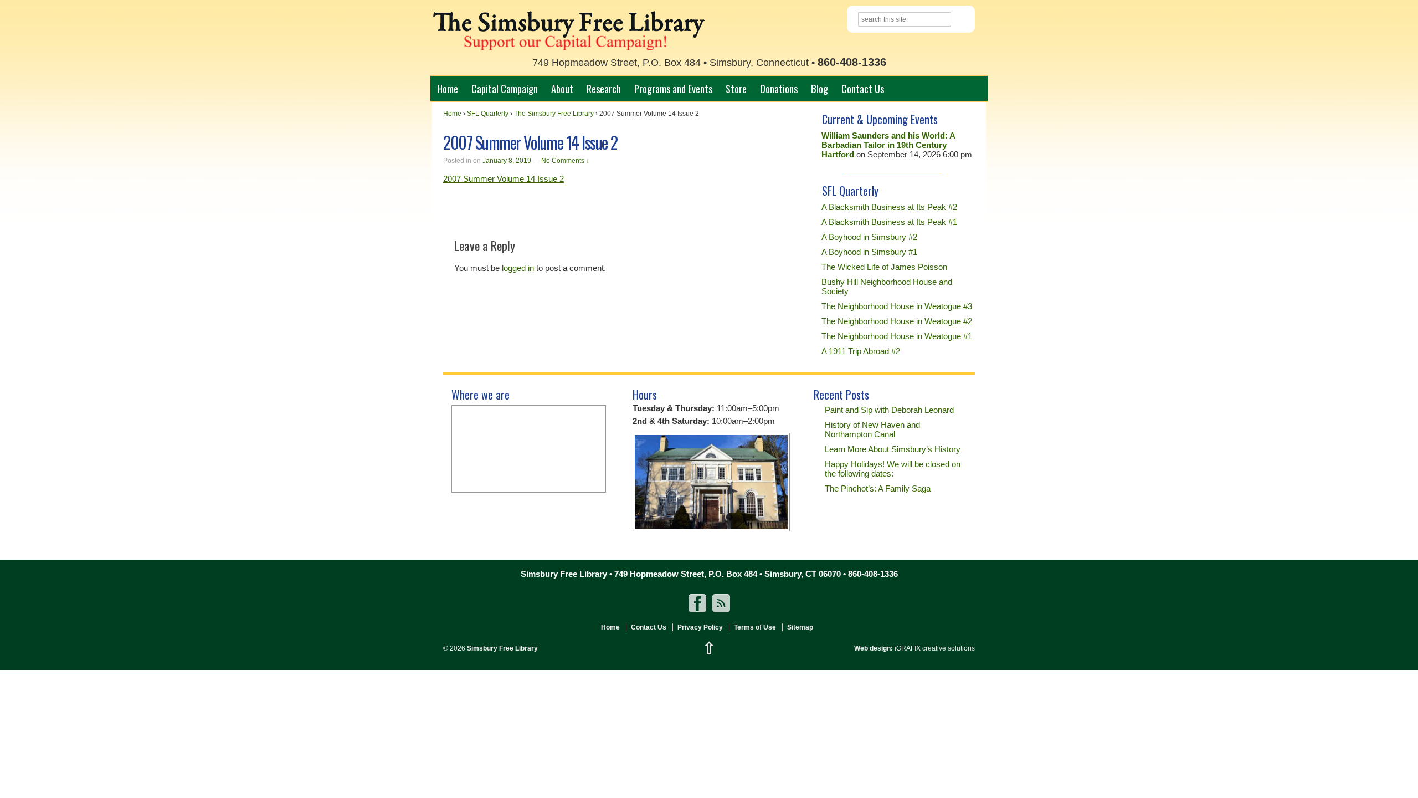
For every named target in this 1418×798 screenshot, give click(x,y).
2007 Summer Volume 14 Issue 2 (503, 178)
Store (736, 88)
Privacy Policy (700, 627)
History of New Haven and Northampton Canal (872, 429)
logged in (518, 268)
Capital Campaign (504, 88)
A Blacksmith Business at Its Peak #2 (889, 207)
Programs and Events (673, 88)
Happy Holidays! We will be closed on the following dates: (892, 468)
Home (447, 88)
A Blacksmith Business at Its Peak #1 (889, 222)
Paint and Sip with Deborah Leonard (889, 410)
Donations (779, 88)
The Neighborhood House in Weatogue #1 (896, 336)
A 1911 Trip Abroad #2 (860, 351)
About (562, 88)
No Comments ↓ (565, 161)
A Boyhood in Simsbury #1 (869, 252)
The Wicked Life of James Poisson (884, 267)
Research (604, 88)
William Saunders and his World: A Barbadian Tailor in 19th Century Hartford (888, 145)
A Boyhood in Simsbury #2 (869, 237)
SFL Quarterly (487, 113)
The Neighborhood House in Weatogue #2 (896, 321)
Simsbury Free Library (501, 648)
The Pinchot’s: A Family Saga (878, 488)
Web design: (873, 648)
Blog (819, 88)
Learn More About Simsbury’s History (892, 449)
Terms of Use (755, 627)
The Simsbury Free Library (554, 113)
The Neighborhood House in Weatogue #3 (896, 306)
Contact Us (862, 88)
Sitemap (800, 627)
